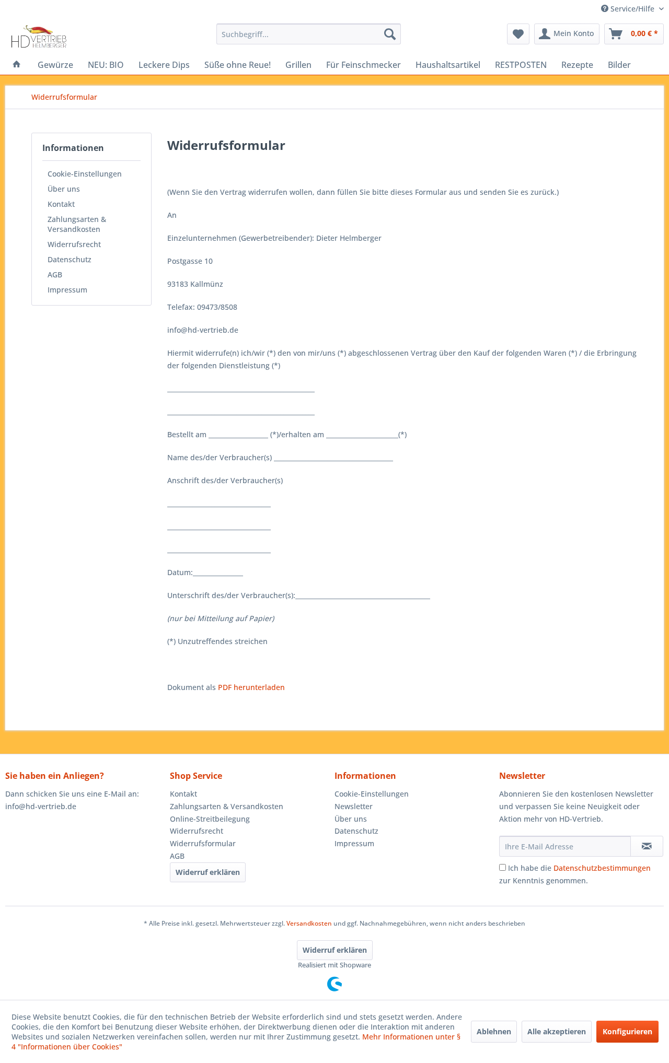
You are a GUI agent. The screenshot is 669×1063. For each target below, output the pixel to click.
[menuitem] (308, 34)
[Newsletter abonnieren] (646, 846)
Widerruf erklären (208, 872)
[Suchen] (390, 34)
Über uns (64, 189)
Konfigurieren (627, 1031)
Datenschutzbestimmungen (602, 868)
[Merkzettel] (518, 34)
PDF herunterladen (251, 687)
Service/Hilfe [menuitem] (632, 9)
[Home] (16, 65)
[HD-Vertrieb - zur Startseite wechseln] (38, 37)
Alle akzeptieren (556, 1031)
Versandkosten (309, 923)
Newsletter (353, 806)
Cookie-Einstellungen (85, 174)
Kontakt (61, 204)
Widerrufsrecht (74, 244)
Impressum (67, 290)
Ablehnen (494, 1031)
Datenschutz (69, 259)
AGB (55, 274)
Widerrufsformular (203, 843)
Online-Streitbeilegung (210, 819)
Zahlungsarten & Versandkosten (77, 224)
